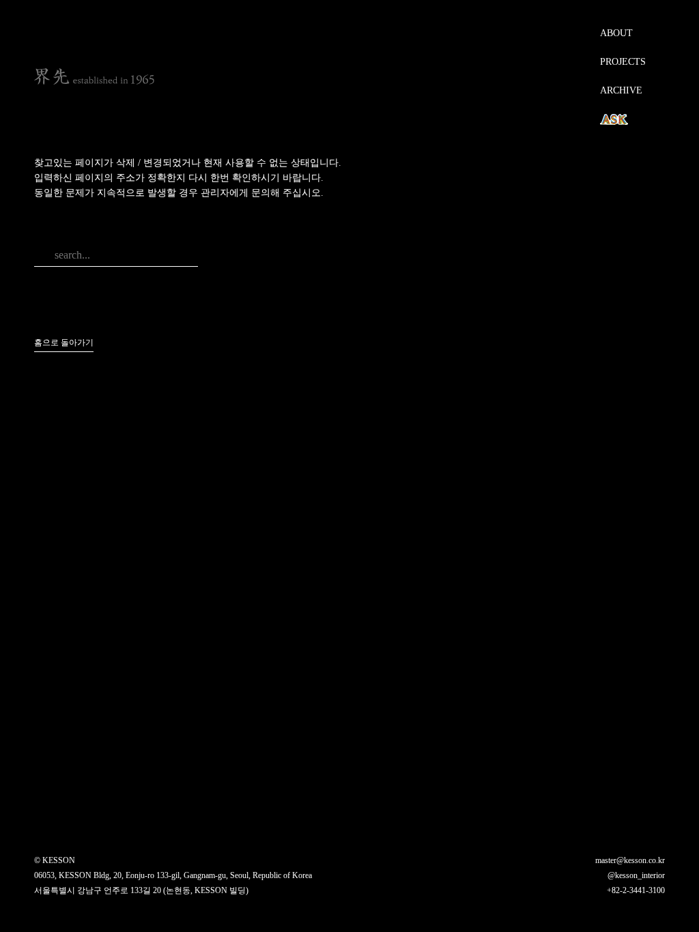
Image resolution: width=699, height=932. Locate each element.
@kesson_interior (636, 875)
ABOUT (616, 33)
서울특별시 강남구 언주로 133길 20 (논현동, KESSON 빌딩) (141, 890)
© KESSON (54, 860)
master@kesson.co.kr (630, 860)
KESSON (94, 76)
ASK (612, 119)
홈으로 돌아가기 (64, 342)
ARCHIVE (621, 90)
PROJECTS (623, 62)
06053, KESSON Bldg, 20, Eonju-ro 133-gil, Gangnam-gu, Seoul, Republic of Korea (173, 875)
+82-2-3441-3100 (636, 890)
